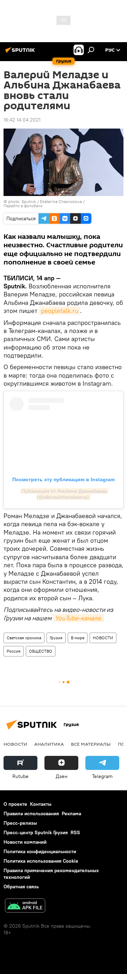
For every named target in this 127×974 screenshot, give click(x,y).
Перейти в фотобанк (23, 205)
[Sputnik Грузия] (21, 53)
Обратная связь (21, 886)
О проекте (15, 804)
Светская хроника (24, 637)
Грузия (56, 637)
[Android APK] (25, 906)
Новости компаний (25, 842)
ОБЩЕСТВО (40, 651)
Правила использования (31, 813)
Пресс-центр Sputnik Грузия (36, 832)
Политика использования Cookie (41, 861)
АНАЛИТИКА (49, 744)
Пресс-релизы (20, 823)
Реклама (71, 813)
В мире (77, 637)
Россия (13, 651)
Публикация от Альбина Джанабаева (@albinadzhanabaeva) (65, 494)
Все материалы (91, 744)
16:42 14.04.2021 (22, 120)
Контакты (41, 804)
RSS (75, 832)
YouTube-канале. (78, 618)
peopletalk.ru (59, 311)
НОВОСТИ (103, 637)
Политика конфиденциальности (40, 851)
